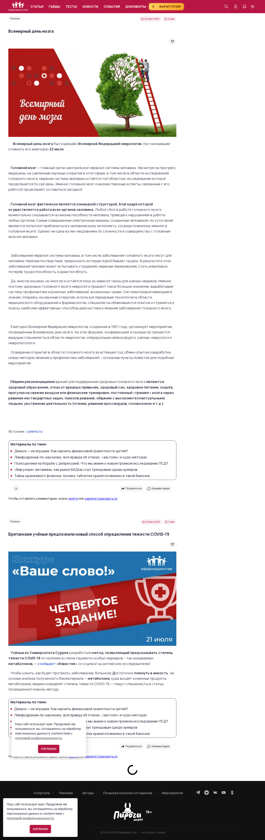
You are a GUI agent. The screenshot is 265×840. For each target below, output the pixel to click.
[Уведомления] (244, 6)
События (112, 6)
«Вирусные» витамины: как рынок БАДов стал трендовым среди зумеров (75, 470)
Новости (90, 6)
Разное (15, 18)
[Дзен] (206, 792)
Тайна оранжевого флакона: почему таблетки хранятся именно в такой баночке (82, 476)
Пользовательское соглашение (127, 793)
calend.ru (34, 431)
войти (73, 498)
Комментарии (161, 488)
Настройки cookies (153, 832)
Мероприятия (172, 793)
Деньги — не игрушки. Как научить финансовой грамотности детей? (71, 451)
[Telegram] (198, 792)
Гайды (54, 6)
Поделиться (134, 488)
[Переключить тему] (253, 7)
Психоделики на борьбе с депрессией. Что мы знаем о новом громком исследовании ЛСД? (91, 463)
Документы (135, 6)
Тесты (71, 6)
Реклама (66, 793)
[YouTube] (223, 792)
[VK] (215, 792)
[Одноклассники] (232, 792)
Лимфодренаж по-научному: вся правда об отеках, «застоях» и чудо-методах (80, 457)
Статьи (36, 6)
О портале (42, 793)
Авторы (88, 793)
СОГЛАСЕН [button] (40, 829)
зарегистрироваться (101, 498)
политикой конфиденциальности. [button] (30, 818)
